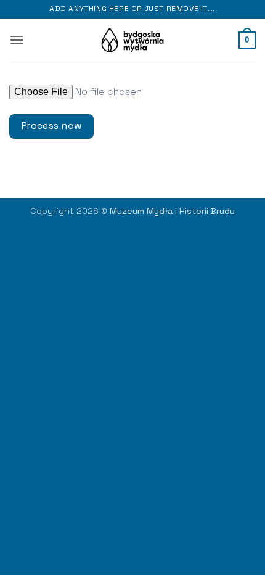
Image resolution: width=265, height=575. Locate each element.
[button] (16, 40)
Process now (52, 126)
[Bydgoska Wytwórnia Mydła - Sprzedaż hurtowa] (132, 40)
